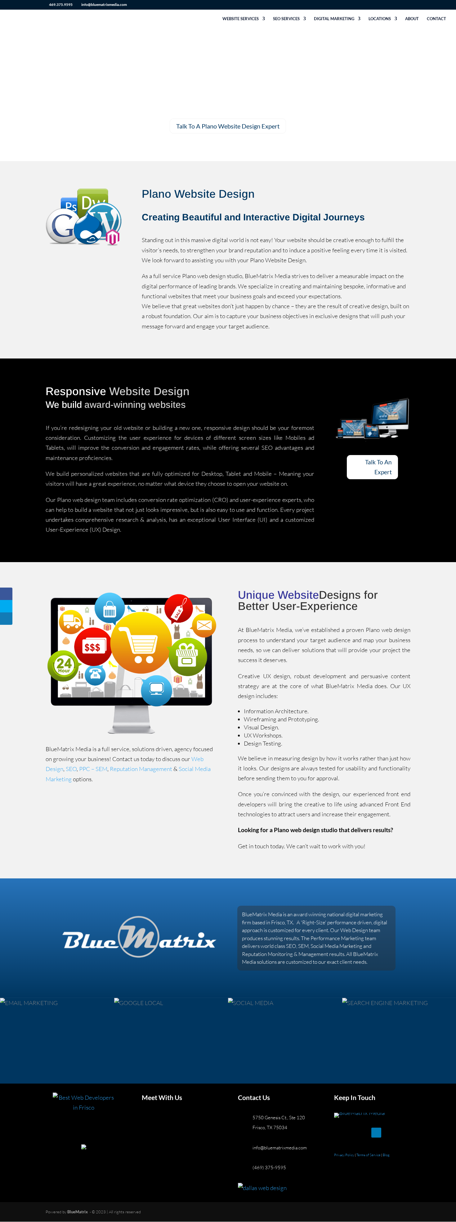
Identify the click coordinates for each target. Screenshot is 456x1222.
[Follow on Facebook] (339, 1133)
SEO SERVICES (286, 18)
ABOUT (412, 18)
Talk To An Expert (378, 467)
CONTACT (436, 18)
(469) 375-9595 (269, 1167)
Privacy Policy (344, 1155)
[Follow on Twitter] (351, 1133)
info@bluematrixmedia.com (280, 1148)
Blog (386, 1155)
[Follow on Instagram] (364, 1133)
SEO (71, 769)
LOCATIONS (380, 18)
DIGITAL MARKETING (334, 18)
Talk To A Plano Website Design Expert (227, 126)
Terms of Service (368, 1155)
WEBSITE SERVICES (240, 18)
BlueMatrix (77, 1211)
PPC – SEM (93, 769)
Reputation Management (140, 769)
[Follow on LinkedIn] (376, 1133)
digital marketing (364, 914)
